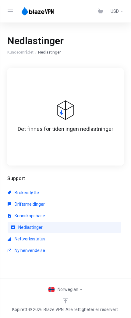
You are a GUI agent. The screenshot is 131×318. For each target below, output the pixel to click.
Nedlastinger (30, 227)
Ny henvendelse (29, 250)
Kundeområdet (20, 52)
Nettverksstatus (29, 238)
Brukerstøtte (26, 192)
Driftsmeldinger (29, 204)
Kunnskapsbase (29, 215)
